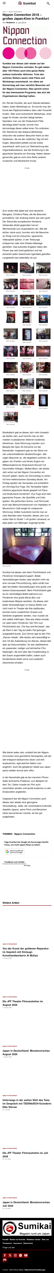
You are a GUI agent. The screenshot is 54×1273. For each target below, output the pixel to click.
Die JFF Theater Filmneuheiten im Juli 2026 (25, 1154)
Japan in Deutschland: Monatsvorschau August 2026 (26, 1052)
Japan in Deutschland (15, 12)
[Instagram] (15, 1255)
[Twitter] (10, 1255)
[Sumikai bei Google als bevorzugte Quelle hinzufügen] (14, 852)
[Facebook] (5, 1255)
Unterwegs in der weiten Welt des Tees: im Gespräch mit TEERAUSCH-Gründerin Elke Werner (27, 1103)
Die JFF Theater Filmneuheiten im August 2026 (23, 1003)
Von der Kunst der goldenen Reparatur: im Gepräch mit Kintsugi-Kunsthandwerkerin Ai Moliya (26, 952)
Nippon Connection (24, 833)
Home (4, 12)
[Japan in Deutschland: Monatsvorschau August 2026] (27, 1027)
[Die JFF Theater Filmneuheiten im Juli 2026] (27, 1130)
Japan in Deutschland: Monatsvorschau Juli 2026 (26, 1203)
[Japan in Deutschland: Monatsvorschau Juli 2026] (27, 1179)
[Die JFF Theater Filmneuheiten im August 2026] (27, 978)
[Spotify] (20, 1255)
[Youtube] (25, 1255)
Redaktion (10, 22)
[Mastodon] (5, 1262)
